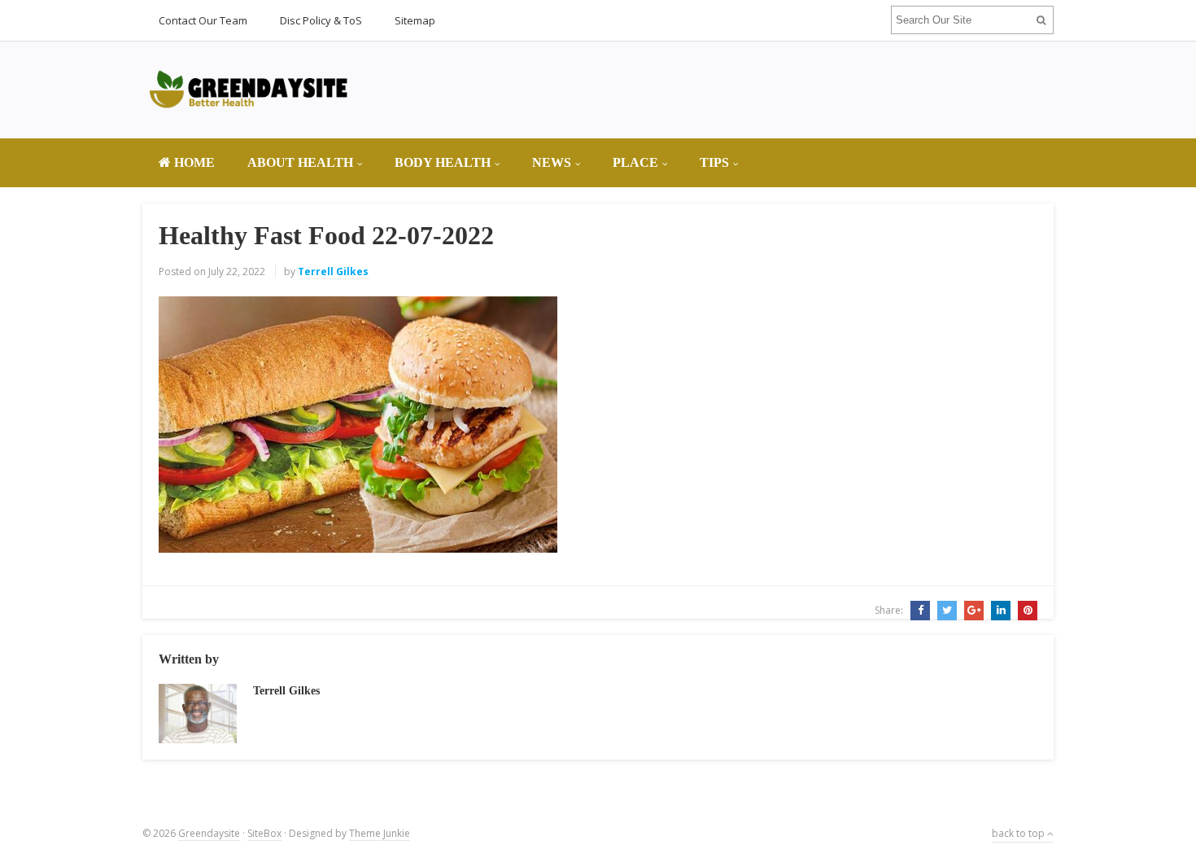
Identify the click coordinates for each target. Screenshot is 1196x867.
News (551, 162)
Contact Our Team (203, 20)
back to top (1019, 833)
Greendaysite (209, 833)
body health (443, 162)
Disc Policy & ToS (321, 20)
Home (193, 162)
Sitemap (415, 20)
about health (300, 162)
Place (635, 162)
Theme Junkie (379, 833)
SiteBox (264, 833)
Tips (714, 162)
